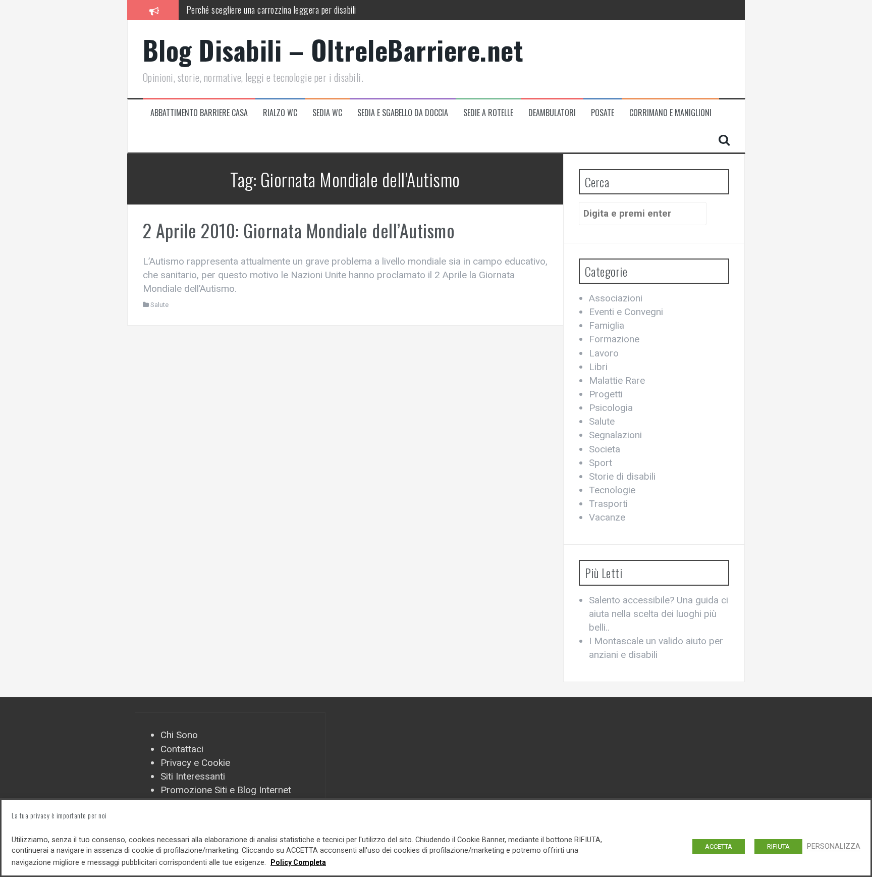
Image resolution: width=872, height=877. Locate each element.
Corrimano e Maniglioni (670, 113)
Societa (604, 449)
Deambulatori (552, 113)
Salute (159, 304)
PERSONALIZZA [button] (833, 846)
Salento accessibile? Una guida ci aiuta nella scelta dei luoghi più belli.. (658, 613)
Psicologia (611, 408)
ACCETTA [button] (718, 846)
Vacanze (607, 517)
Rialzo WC (280, 113)
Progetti (606, 394)
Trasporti (608, 503)
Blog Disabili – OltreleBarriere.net (333, 49)
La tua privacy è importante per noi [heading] (59, 815)
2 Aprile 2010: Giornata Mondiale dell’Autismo (299, 230)
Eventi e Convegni (626, 312)
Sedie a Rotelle (488, 113)
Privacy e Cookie (195, 762)
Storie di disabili (622, 476)
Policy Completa (298, 862)
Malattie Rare (617, 380)
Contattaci (181, 749)
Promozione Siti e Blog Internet (225, 790)
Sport (600, 463)
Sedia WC (327, 113)
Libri (598, 367)
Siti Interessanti (192, 776)
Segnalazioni (615, 435)
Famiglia (606, 325)
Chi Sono (179, 735)
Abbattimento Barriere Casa (199, 113)
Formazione (614, 339)
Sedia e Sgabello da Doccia (402, 113)
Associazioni (615, 298)
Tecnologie (612, 490)
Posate (602, 113)
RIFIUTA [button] (778, 846)
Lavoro (604, 353)
